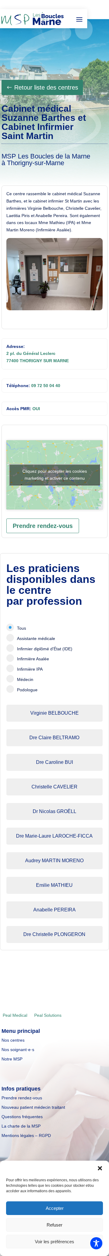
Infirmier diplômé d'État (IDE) (44, 648)
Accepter (55, 1208)
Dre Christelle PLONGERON (54, 934)
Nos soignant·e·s (18, 1049)
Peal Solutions (47, 1015)
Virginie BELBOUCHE (54, 713)
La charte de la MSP (21, 1126)
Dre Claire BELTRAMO (54, 737)
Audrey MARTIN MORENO (54, 860)
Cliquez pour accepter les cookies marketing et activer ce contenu (54, 475)
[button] (100, 1168)
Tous (21, 628)
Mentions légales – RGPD (26, 1135)
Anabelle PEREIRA (54, 909)
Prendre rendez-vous (43, 525)
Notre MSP (12, 1059)
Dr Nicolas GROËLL (54, 811)
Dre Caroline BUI (54, 762)
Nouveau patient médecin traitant (33, 1107)
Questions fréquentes (22, 1116)
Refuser (54, 1224)
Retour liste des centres (46, 87)
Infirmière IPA (30, 669)
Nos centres (13, 1040)
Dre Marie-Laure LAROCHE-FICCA (54, 836)
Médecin (25, 679)
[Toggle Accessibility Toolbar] (96, 1243)
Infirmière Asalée (33, 658)
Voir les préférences (54, 1241)
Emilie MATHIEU (54, 885)
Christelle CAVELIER (54, 786)
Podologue (27, 689)
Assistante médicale (36, 638)
